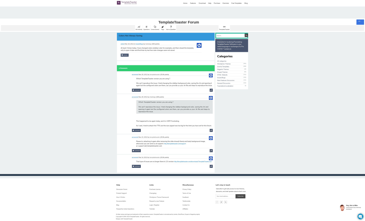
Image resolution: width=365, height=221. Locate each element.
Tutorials (152, 209)
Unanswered (155, 29)
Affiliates (185, 209)
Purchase (217, 3)
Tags (162, 29)
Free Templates (236, 3)
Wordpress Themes (224, 64)
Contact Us (227, 49)
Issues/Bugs (139, 44)
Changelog (152, 193)
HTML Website (222, 75)
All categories (221, 61)
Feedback (185, 197)
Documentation (121, 201)
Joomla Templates (223, 67)
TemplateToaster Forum (178, 22)
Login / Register (154, 205)
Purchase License (154, 189)
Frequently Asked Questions (125, 209)
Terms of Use (186, 193)
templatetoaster (155, 74)
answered (135, 74)
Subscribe (240, 196)
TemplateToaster (224, 29)
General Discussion (223, 83)
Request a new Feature (156, 201)
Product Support (121, 193)
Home (185, 3)
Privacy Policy (186, 189)
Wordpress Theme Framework (159, 197)
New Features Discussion (225, 80)
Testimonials (186, 201)
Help (209, 3)
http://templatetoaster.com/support (175, 144)
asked (123, 44)
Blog (246, 3)
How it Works (120, 197)
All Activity (139, 29)
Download (202, 3)
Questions (146, 29)
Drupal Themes (222, 72)
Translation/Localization (225, 86)
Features (193, 3)
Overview (226, 3)
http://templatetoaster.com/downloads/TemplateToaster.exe (193, 162)
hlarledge (148, 44)
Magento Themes (223, 69)
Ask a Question (171, 29)
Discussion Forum (121, 189)
